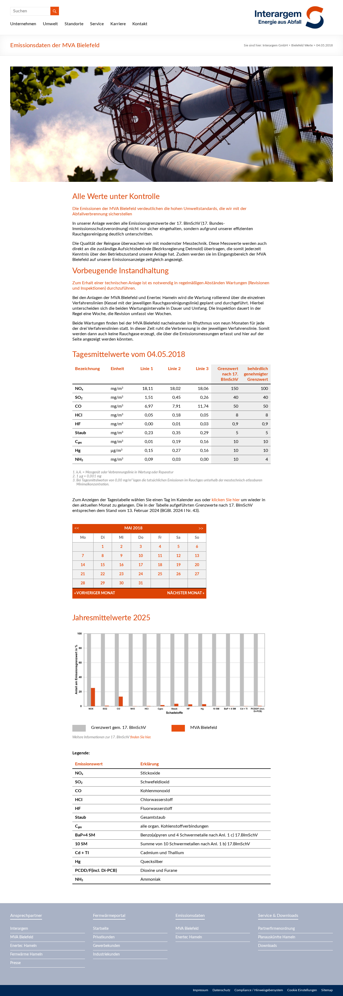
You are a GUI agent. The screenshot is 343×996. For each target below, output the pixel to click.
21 (83, 574)
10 (141, 556)
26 (178, 574)
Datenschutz (221, 990)
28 (83, 583)
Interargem (19, 929)
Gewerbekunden (106, 946)
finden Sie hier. (140, 737)
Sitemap (327, 990)
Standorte (74, 24)
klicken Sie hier (226, 500)
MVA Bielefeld (21, 937)
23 (121, 574)
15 (102, 565)
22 (102, 574)
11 (160, 556)
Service (97, 24)
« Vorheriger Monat (94, 593)
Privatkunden (104, 937)
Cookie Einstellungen (302, 990)
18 (160, 565)
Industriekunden (106, 954)
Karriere (118, 24)
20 (197, 565)
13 (197, 556)
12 (178, 556)
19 (178, 565)
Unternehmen (23, 24)
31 (141, 583)
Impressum (200, 990)
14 (83, 565)
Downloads (267, 946)
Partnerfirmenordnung (276, 929)
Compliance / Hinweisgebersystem (258, 990)
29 (102, 583)
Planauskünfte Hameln (276, 937)
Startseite (101, 929)
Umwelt (50, 24)
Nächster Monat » (185, 593)
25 (160, 574)
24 (141, 574)
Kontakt (139, 24)
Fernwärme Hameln (26, 954)
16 (121, 565)
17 (141, 565)
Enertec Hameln (23, 946)
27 (197, 574)
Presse (15, 963)
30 (121, 583)
